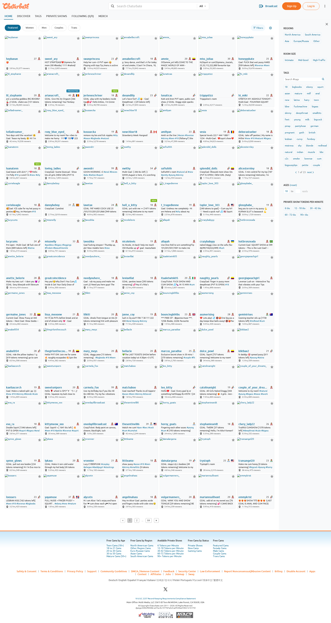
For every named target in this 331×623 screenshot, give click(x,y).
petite (305, 165)
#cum (192, 284)
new (287, 100)
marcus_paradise (171, 351)
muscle (311, 152)
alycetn (88, 497)
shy (300, 145)
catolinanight (208, 387)
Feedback (168, 571)
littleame (128, 460)
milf (309, 93)
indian (300, 152)
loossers (11, 497)
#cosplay (105, 464)
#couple (187, 357)
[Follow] (40, 38)
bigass (315, 106)
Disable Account (296, 571)
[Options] (270, 28)
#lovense (259, 65)
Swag (191, 574)
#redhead (254, 321)
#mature (72, 503)
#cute (35, 394)
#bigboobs (95, 138)
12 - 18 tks (299, 208)
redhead (322, 145)
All (201, 6)
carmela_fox (91, 387)
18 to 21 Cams (114, 548)
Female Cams (219, 548)
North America (292, 34)
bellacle (127, 351)
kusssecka (90, 131)
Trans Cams (219, 556)
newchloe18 (129, 131)
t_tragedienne (170, 205)
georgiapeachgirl (248, 278)
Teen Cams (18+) (115, 545)
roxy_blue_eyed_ (55, 131)
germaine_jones (16, 314)
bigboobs (297, 87)
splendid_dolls (208, 168)
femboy (311, 139)
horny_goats (168, 424)
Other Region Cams (140, 548)
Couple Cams (219, 553)
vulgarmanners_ (171, 497)
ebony (309, 87)
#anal (106, 172)
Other (316, 41)
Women (30, 27)
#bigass (267, 138)
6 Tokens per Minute (168, 545)
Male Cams (218, 551)
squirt (320, 87)
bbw (287, 106)
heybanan (12, 58)
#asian (181, 135)
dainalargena (169, 460)
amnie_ (165, 58)
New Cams (193, 548)
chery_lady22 (246, 424)
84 (148, 520)
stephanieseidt (209, 424)
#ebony (58, 503)
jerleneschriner (93, 95)
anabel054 (12, 351)
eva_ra (10, 424)
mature (298, 93)
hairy (306, 100)
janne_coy (128, 314)
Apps (312, 571)
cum (319, 158)
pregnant (290, 132)
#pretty (164, 175)
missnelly (50, 241)
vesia (203, 131)
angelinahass (130, 497)
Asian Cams (136, 553)
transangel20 (246, 460)
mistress (289, 145)
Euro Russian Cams (140, 551)
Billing (279, 571)
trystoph (205, 460)
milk (307, 119)
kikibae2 (243, 351)
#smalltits (134, 467)
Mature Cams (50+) (116, 556)
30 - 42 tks (315, 208)
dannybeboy (52, 205)
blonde (309, 145)
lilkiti (87, 314)
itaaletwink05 (169, 278)
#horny (269, 467)
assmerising (207, 314)
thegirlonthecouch (56, 351)
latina (297, 100)
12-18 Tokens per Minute (170, 548)
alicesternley (246, 168)
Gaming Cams (195, 551)
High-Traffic (319, 60)
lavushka (89, 241)
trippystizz (206, 95)
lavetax (88, 205)
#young (172, 175)
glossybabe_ (245, 205)
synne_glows (14, 460)
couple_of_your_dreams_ (253, 387)
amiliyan (166, 131)
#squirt (99, 175)
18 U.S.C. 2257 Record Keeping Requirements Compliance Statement (165, 599)
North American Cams (141, 545)
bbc (322, 152)
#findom (49, 248)
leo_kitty (166, 387)
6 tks (287, 208)
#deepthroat (249, 430)
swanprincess (92, 58)
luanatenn (12, 168)
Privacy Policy (75, 571)
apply (305, 191)
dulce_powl (207, 351)
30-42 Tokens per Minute (170, 551)
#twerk (264, 394)
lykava (48, 460)
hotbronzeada (247, 241)
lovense (308, 158)
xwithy (126, 168)
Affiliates (156, 574)
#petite (58, 430)
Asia (287, 41)
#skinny (164, 138)
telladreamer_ (15, 131)
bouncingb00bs (170, 314)
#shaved (147, 394)
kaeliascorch (13, 387)
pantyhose (300, 126)
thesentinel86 (130, 424)
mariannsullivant (210, 497)
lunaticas (166, 95)
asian (287, 93)
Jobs (168, 574)
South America (312, 34)
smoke (296, 158)
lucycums (11, 241)
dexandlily (128, 95)
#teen (267, 65)
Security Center (187, 571)
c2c (286, 158)
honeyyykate (246, 58)
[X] (165, 590)
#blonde (28, 394)
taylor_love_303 (210, 205)
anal (317, 93)
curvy (299, 139)
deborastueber (247, 131)
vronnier (89, 460)
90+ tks (304, 214)
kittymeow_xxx (54, 424)
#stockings (109, 467)
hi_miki (242, 95)
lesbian (288, 139)
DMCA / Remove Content (145, 571)
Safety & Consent (26, 571)
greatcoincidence (55, 278)
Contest (142, 574)
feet (287, 119)
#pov (139, 427)
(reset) (293, 185)
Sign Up (291, 6)
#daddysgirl (97, 467)
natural (288, 152)
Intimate (289, 60)
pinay (287, 126)
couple (316, 165)
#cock (151, 427)
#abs (86, 175)
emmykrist (245, 497)
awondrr (89, 168)
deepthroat (302, 113)
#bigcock (253, 467)
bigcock (318, 119)
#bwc (145, 427)
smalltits (317, 113)
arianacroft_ (52, 95)
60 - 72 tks (290, 214)
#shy (115, 135)
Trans (74, 27)
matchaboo (129, 387)
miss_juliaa (206, 58)
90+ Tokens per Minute (169, 556)
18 (286, 87)
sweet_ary (51, 58)
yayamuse (51, 497)
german (315, 126)
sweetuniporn (53, 387)
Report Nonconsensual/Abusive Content (247, 571)
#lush (221, 248)
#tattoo (92, 175)
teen (316, 100)
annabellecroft (131, 58)
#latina (31, 248)
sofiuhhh (166, 168)
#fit (193, 357)
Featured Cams (221, 545)
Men (44, 27)
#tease (87, 138)
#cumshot (132, 430)
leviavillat (128, 278)
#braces (113, 172)
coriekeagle (13, 205)
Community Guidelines (114, 571)
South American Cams (141, 556)
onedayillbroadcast (95, 424)
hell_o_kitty (129, 205)
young (297, 119)
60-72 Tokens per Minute (170, 553)
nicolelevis (128, 241)
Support (92, 571)
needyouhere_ (92, 278)
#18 (177, 138)
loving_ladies (53, 168)
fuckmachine (300, 106)
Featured (13, 27)
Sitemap (179, 574)
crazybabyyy (207, 241)
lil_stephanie (14, 95)
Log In (311, 6)
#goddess (49, 245)
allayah (165, 241)
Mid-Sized (303, 60)
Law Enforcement (210, 571)
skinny (288, 113)
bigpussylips (291, 165)
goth (301, 132)
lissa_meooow (53, 314)
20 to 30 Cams (114, 551)
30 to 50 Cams (114, 553)
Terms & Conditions (51, 571)
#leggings (66, 245)
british (312, 132)
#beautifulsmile (60, 248)
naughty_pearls (209, 278)
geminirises (245, 314)
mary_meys (90, 351)
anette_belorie (15, 278)
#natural (105, 138)
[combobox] (153, 6)
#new (247, 138)
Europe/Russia (301, 41)
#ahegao (88, 467)
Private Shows (195, 545)
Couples (59, 27)
